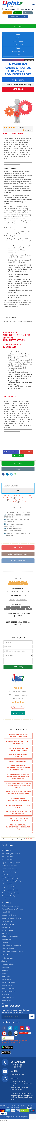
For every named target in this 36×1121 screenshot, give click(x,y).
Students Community (8, 988)
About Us (5, 961)
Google (17, 498)
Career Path (18, 44)
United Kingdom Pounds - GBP (18, 16)
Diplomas (5, 942)
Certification (18, 41)
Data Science (23, 496)
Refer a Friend (6, 979)
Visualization (23, 502)
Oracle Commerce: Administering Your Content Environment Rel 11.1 (18, 768)
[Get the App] (7, 1047)
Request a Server (7, 985)
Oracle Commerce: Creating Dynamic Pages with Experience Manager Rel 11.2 (18, 776)
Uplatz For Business (8, 948)
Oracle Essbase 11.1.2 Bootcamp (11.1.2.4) (18, 806)
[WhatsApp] (15, 474)
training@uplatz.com (27, 9)
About (18, 34)
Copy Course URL (18, 561)
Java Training (6, 899)
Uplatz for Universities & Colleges (12, 951)
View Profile (19, 707)
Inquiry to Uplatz (26, 452)
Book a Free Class (7, 958)
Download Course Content (19, 554)
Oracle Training (6, 912)
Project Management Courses (11, 918)
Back (18, 469)
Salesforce (29, 500)
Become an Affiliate (8, 964)
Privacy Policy (6, 976)
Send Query (18, 666)
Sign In (17, 13)
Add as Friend (18, 713)
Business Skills (12, 496)
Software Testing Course (10, 936)
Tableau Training (7, 939)
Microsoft (29, 498)
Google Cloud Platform (9, 887)
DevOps (21, 500)
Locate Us (5, 970)
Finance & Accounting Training (11, 881)
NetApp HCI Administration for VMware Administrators (18, 69)
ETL (30, 496)
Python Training (7, 921)
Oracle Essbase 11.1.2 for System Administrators (18, 813)
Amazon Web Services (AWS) (18, 584)
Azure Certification (7, 860)
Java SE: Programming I (18, 761)
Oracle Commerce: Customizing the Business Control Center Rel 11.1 (18, 785)
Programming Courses (9, 915)
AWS (4, 496)
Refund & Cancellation (9, 982)
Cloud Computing (15, 581)
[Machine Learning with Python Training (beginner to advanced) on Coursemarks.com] (18, 1041)
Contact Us (29, 839)
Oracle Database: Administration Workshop (18, 799)
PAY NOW (18, 26)
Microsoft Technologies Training (12, 909)
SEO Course (5, 933)
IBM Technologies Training (10, 893)
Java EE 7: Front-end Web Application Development (18, 749)
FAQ (18, 55)
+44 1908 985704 (16, 1067)
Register (7, 13)
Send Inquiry (18, 547)
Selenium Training (7, 930)
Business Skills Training (9, 869)
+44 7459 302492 (10, 9)
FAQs (3, 1003)
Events (4, 973)
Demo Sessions (18, 51)
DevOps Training (7, 875)
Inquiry (28, 13)
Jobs (18, 48)
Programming (12, 500)
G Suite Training (7, 884)
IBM (23, 498)
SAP (10, 502)
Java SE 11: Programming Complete (18, 756)
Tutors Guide (6, 994)
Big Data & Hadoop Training (11, 863)
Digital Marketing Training (10, 878)
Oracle (4, 500)
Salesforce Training (8, 924)
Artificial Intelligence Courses (11, 854)
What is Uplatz (6, 1000)
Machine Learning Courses (10, 906)
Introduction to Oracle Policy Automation (18, 742)
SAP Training (6, 927)
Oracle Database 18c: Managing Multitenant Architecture (18, 793)
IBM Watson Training (8, 896)
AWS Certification (7, 857)
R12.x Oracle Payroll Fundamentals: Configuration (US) (18, 827)
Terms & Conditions (8, 991)
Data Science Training (9, 872)
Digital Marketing (8, 498)
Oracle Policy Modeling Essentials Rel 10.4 (18, 819)
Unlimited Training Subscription (12, 945)
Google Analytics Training (10, 890)
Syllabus (18, 38)
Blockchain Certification (9, 866)
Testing (15, 502)
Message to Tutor (12, 452)
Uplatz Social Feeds (8, 997)
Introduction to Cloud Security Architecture (18, 736)
